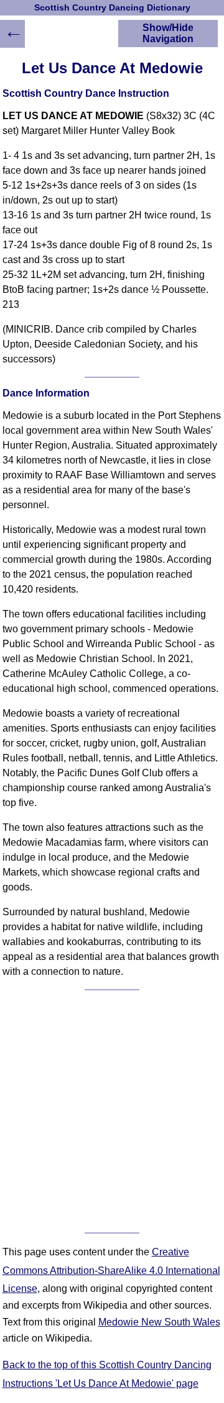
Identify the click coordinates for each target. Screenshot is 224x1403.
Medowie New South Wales (159, 1322)
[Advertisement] (112, 1111)
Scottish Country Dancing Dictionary (112, 7)
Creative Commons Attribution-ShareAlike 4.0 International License (111, 1270)
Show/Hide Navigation (168, 33)
